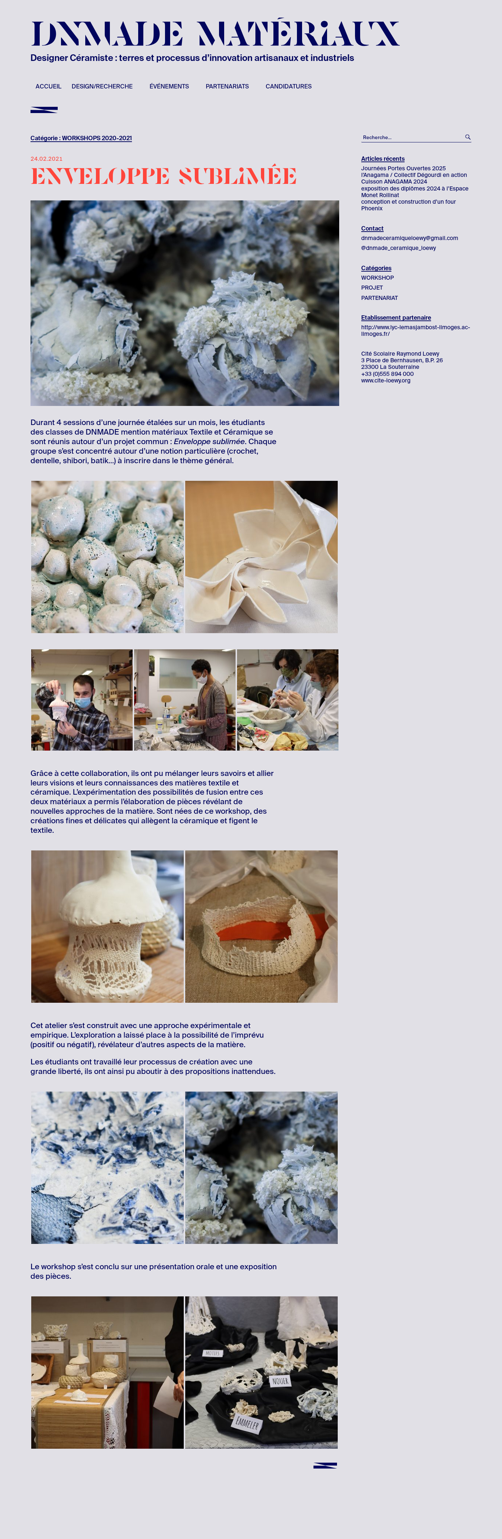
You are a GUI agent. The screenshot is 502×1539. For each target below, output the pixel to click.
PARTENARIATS (227, 86)
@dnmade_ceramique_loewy (398, 248)
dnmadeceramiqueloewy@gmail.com (409, 238)
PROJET (372, 287)
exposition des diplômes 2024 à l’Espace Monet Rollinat (415, 192)
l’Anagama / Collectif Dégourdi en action (414, 175)
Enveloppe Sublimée (164, 177)
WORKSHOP (377, 278)
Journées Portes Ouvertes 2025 (403, 168)
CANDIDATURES (289, 86)
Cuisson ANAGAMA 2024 (394, 181)
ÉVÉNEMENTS (169, 86)
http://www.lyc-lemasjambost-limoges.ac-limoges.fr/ (415, 331)
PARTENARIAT (379, 298)
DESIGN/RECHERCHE (102, 86)
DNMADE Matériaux (215, 35)
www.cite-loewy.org (385, 380)
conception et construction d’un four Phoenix (408, 205)
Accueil (48, 86)
